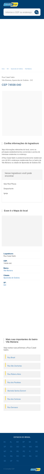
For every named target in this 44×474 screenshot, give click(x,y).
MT (5, 451)
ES (11, 446)
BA (30, 442)
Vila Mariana (28, 68)
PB (17, 451)
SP (11, 461)
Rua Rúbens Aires (14, 374)
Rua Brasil (11, 357)
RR (24, 456)
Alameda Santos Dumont (16, 390)
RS (30, 456)
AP (24, 442)
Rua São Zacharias (14, 366)
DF (5, 446)
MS (36, 446)
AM (17, 442)
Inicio (3, 68)
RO (17, 456)
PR (36, 451)
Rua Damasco (12, 407)
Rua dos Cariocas (14, 399)
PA (11, 451)
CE (36, 442)
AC (5, 442)
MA (24, 446)
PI (30, 451)
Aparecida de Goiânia (17, 68)
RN (11, 456)
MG (30, 446)
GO (8, 68)
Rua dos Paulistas (14, 382)
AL (11, 442)
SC (36, 456)
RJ (5, 456)
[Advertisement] (22, 42)
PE (24, 451)
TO (17, 461)
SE (5, 461)
